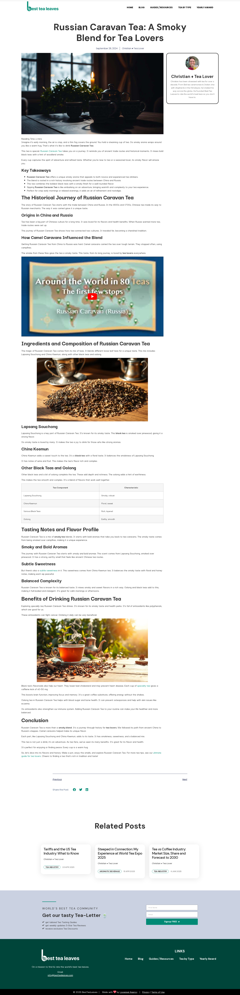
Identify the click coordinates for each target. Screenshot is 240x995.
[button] (74, 789)
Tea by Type (184, 7)
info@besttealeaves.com (60, 975)
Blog (142, 7)
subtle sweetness (49, 570)
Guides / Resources (161, 7)
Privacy (146, 992)
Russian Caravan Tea (51, 151)
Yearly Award (205, 7)
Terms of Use (158, 992)
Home (130, 7)
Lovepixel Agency (128, 992)
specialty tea (143, 685)
